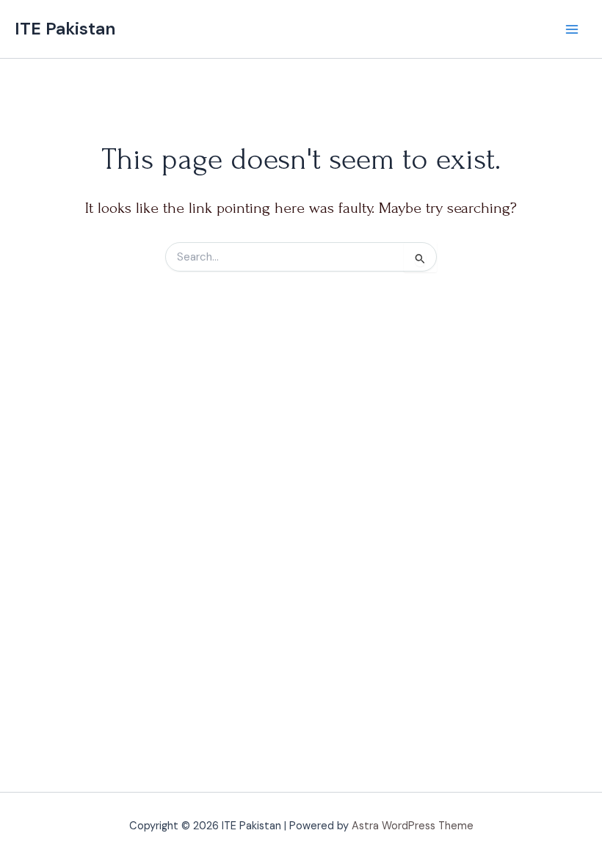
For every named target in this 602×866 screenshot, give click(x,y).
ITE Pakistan (65, 28)
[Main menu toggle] (572, 29)
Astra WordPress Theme (413, 826)
